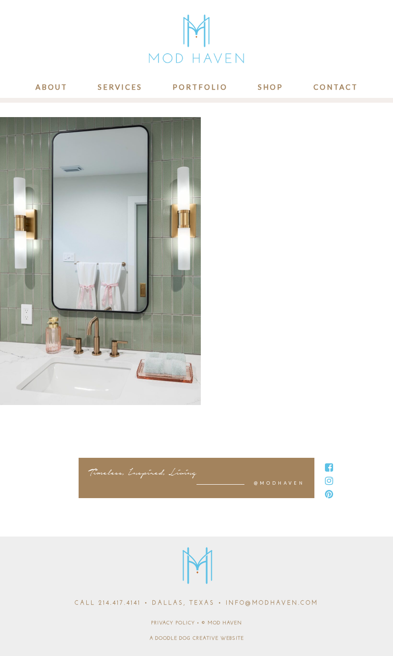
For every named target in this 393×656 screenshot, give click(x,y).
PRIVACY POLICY (173, 623)
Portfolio (200, 87)
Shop (270, 87)
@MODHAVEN (279, 483)
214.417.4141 (120, 603)
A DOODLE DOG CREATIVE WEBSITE (197, 638)
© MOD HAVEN (221, 623)
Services (120, 87)
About (51, 87)
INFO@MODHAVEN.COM (272, 603)
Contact (335, 87)
